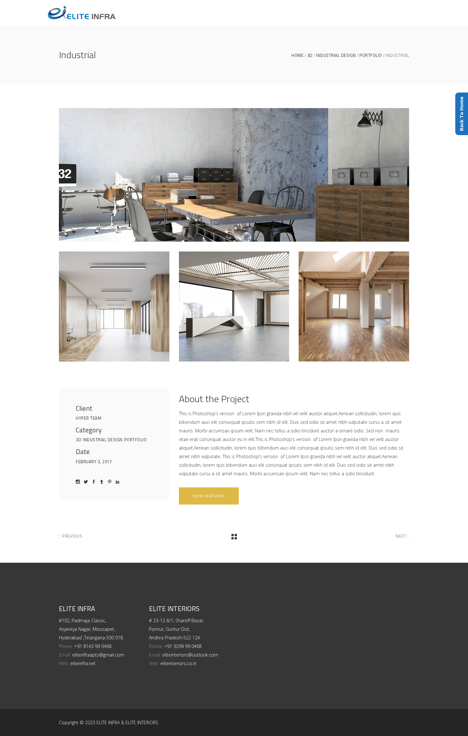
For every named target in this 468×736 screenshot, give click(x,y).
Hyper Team (88, 418)
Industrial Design (336, 55)
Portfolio (370, 55)
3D (310, 55)
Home (297, 55)
